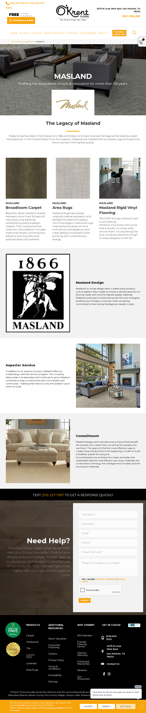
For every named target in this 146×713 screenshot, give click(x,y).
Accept (88, 706)
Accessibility (55, 675)
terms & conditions (106, 579)
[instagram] (109, 674)
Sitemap (53, 681)
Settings (125, 706)
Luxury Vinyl (30, 655)
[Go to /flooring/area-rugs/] (73, 199)
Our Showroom (83, 677)
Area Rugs (32, 669)
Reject (106, 706)
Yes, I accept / (103, 580)
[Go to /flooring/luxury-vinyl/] (119, 199)
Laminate (31, 663)
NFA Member (84, 635)
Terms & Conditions (54, 667)
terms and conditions (54, 708)
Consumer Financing (54, 646)
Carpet (30, 635)
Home (14, 42)
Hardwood (32, 642)
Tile (28, 648)
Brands (31, 42)
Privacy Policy (56, 660)
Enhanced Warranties (83, 662)
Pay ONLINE (131, 16)
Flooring (23, 42)
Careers (52, 653)
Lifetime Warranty (82, 654)
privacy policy (31, 708)
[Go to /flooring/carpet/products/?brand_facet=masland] (26, 199)
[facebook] (104, 674)
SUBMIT (84, 600)
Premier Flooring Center (82, 644)
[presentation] (100, 590)
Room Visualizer (57, 638)
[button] (119, 33)
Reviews (82, 670)
